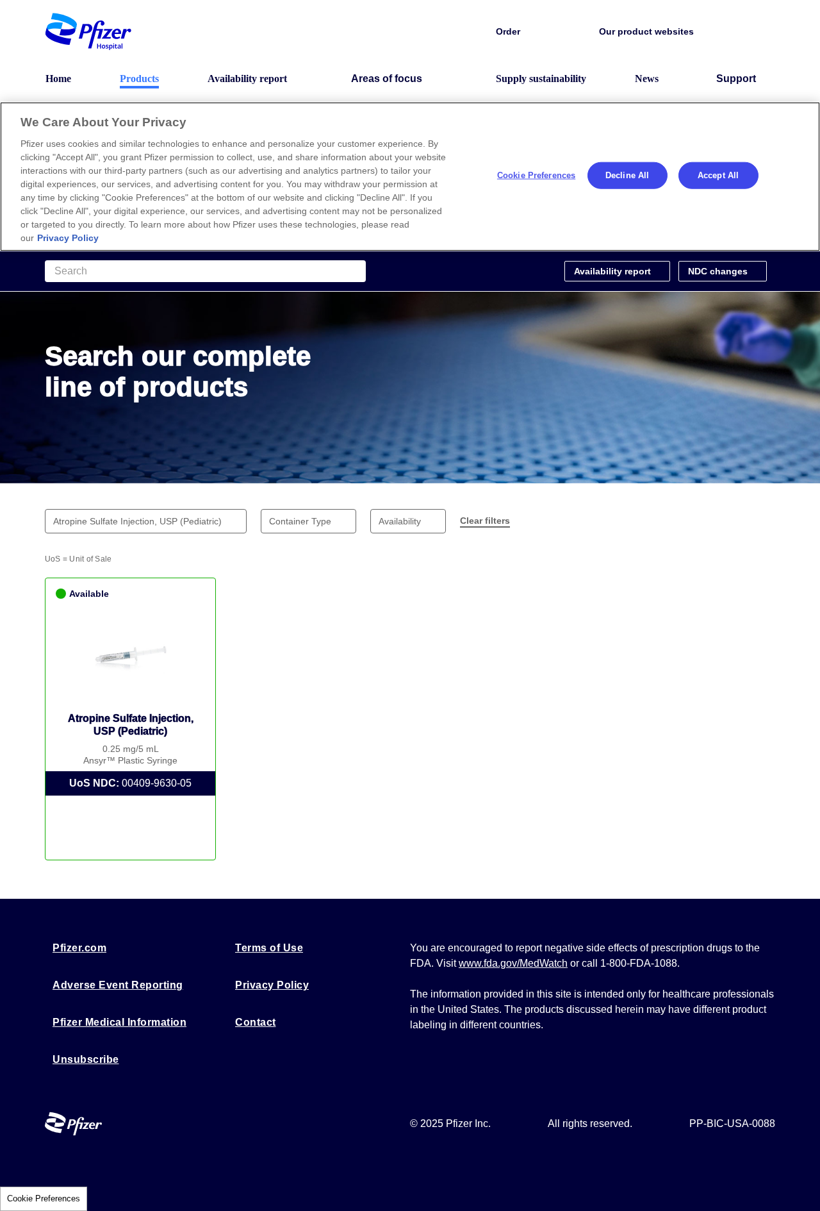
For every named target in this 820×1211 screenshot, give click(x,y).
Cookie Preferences (43, 1198)
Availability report (247, 78)
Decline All (627, 175)
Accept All (718, 175)
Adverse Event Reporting (118, 985)
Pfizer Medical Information (119, 1022)
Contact (255, 1022)
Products (139, 78)
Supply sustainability (541, 78)
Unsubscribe (86, 1059)
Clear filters (485, 520)
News (647, 78)
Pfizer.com (79, 947)
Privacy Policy (272, 985)
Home (58, 78)
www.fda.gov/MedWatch (513, 963)
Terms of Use (269, 947)
